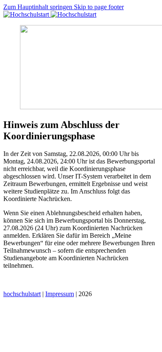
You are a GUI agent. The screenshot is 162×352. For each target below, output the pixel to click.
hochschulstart (22, 293)
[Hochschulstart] (49, 14)
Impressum (59, 293)
